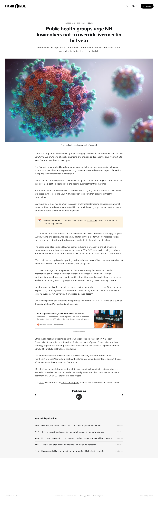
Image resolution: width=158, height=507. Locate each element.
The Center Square (70, 382)
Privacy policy (85, 496)
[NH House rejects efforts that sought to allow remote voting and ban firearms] (79, 438)
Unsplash (93, 145)
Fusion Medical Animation (78, 145)
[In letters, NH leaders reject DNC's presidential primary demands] (79, 425)
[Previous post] (36, 395)
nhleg (90, 23)
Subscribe (147, 6)
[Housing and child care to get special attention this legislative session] (79, 451)
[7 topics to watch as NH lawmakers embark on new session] (79, 445)
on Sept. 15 (92, 220)
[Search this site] (127, 6)
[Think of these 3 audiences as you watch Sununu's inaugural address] (79, 432)
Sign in (135, 6)
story (41, 382)
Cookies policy (98, 496)
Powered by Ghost (146, 496)
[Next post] (121, 395)
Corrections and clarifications (65, 496)
